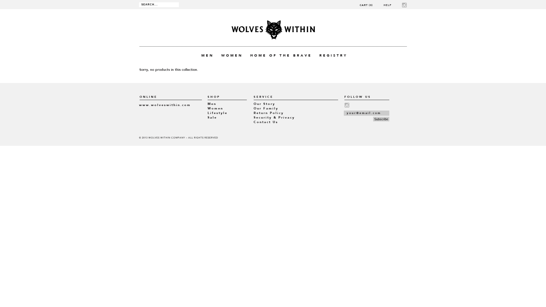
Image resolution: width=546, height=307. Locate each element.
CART (366, 5)
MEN (207, 55)
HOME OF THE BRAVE (281, 55)
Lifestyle (218, 113)
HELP (388, 5)
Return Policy (269, 113)
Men (212, 104)
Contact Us (266, 122)
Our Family (266, 108)
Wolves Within (273, 30)
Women (215, 108)
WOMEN (232, 55)
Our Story (264, 104)
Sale (212, 117)
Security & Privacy (274, 117)
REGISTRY (333, 55)
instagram (404, 5)
